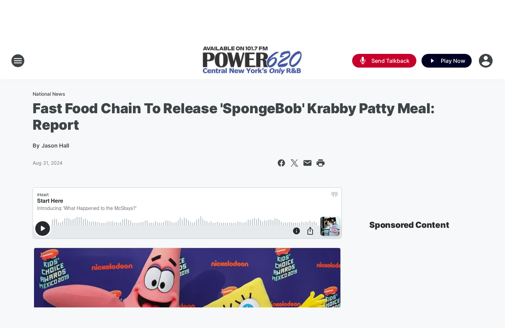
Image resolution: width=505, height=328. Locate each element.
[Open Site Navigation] (18, 61)
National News (49, 94)
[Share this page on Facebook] (281, 163)
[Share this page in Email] (307, 163)
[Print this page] (320, 163)
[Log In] (486, 61)
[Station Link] (252, 61)
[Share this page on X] (294, 163)
